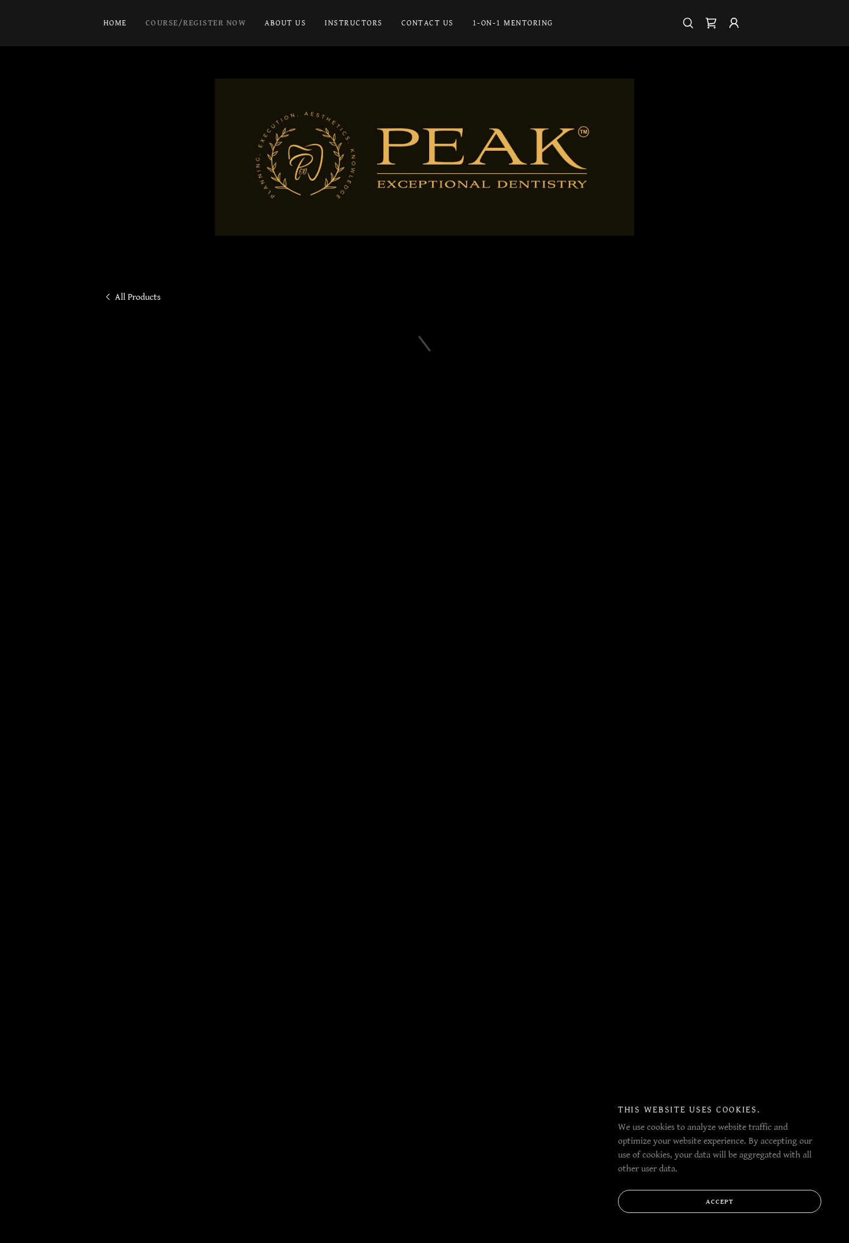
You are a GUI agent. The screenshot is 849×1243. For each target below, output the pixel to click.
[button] (711, 23)
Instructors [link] (353, 23)
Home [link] (115, 23)
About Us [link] (285, 23)
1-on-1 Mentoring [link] (512, 23)
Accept (719, 1201)
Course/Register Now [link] (196, 23)
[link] (424, 156)
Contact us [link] (427, 23)
